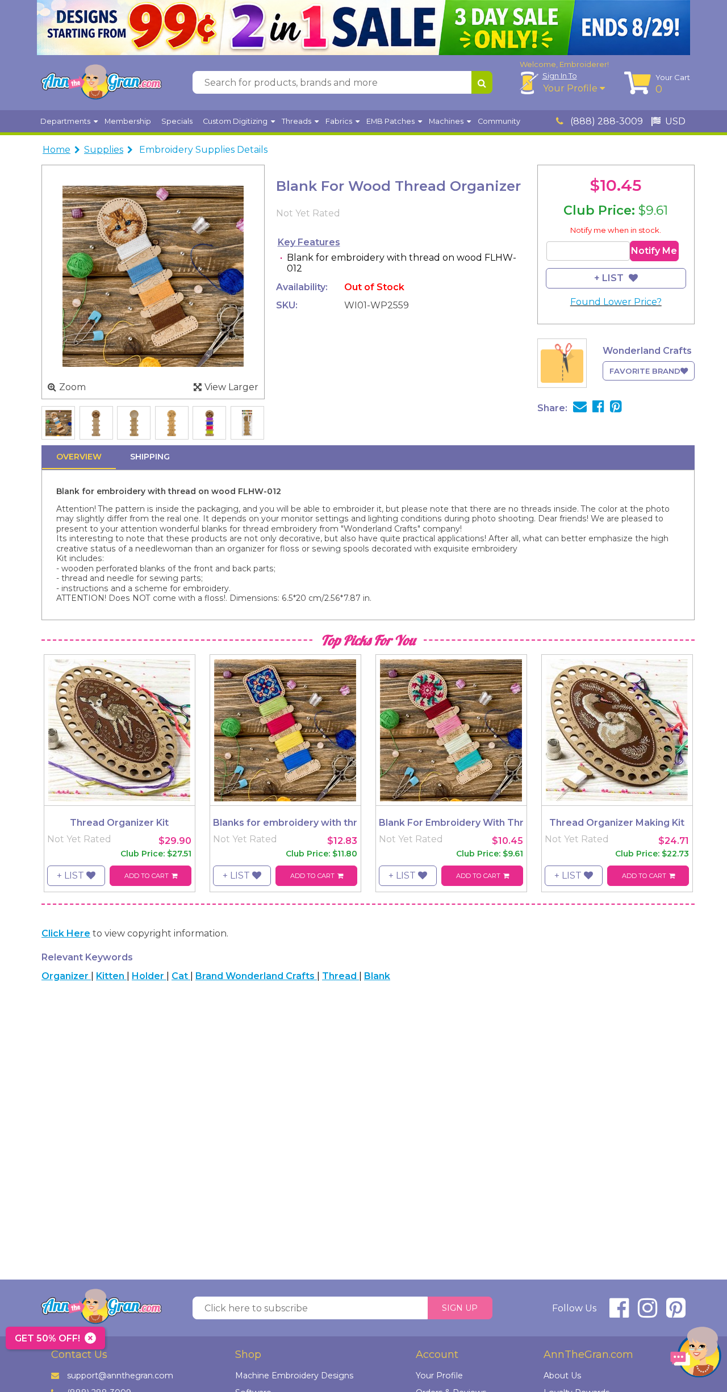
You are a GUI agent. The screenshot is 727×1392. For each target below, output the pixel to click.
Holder (149, 976)
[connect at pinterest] (676, 1312)
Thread (340, 976)
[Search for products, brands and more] (481, 82)
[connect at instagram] (647, 1312)
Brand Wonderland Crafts (256, 976)
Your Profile (571, 88)
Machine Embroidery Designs (294, 1375)
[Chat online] (695, 1354)
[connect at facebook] (619, 1312)
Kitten (111, 976)
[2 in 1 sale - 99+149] (363, 27)
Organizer (66, 976)
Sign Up (460, 1308)
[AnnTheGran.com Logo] (101, 82)
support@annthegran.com (120, 1375)
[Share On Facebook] (598, 408)
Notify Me (654, 250)
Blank (377, 976)
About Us (562, 1375)
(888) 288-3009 (605, 121)
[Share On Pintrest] (616, 408)
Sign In (559, 75)
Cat (181, 976)
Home (56, 149)
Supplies (103, 149)
